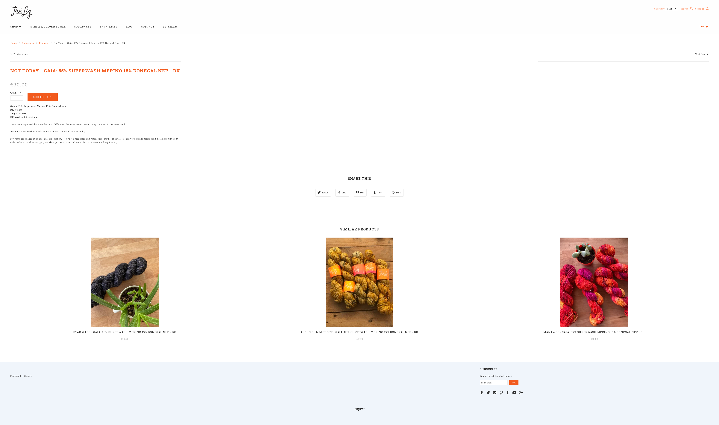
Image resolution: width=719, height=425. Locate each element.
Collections (28, 42)
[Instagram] (495, 393)
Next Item (700, 53)
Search (684, 8)
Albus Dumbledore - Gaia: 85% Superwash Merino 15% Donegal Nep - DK (359, 332)
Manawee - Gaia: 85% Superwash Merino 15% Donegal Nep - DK (594, 332)
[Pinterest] (501, 393)
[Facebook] (482, 393)
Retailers (170, 26)
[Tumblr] (508, 393)
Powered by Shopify (21, 375)
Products (43, 42)
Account (699, 8)
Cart (702, 26)
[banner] (21, 11)
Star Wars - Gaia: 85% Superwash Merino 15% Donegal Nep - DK (124, 332)
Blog (129, 26)
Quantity (15, 92)
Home (13, 42)
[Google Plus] (521, 393)
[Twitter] (488, 393)
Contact (147, 26)
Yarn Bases (108, 26)
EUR (669, 8)
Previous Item (20, 53)
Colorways (82, 26)
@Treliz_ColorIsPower (48, 26)
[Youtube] (514, 393)
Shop (14, 26)
